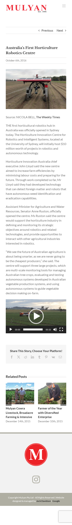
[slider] (33, 329)
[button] (36, 316)
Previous (47, 30)
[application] (36, 316)
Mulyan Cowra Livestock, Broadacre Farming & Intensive (20, 393)
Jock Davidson (43, 501)
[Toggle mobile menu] (64, 6)
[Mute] (55, 329)
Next (60, 30)
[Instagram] (36, 479)
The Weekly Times (48, 117)
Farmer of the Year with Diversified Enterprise (52, 393)
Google (56, 501)
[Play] (11, 329)
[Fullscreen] (61, 329)
